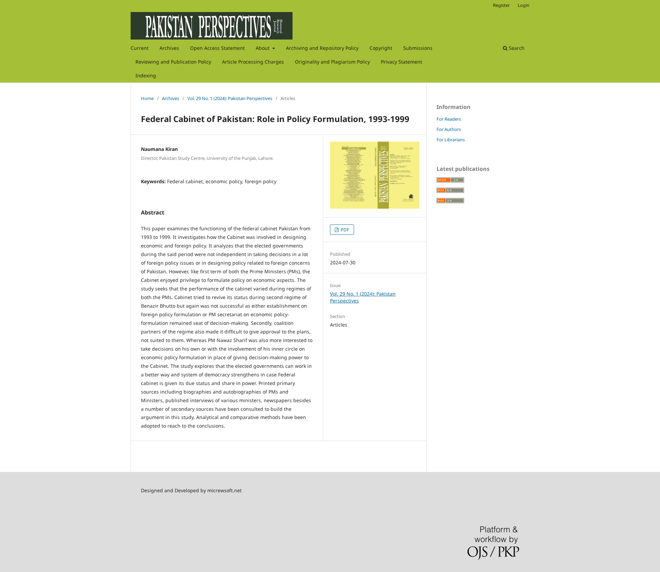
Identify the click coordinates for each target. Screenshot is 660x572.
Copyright (381, 48)
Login (523, 5)
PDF (344, 230)
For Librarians (451, 139)
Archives (169, 48)
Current (139, 48)
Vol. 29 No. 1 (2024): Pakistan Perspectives (229, 98)
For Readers (449, 119)
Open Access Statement (217, 48)
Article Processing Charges (253, 61)
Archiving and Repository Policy (322, 48)
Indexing (145, 75)
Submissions (417, 48)
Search (516, 48)
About (263, 48)
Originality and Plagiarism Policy (332, 61)
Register (501, 5)
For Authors (449, 129)
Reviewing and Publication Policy (173, 61)
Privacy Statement (401, 61)
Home (147, 98)
